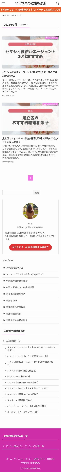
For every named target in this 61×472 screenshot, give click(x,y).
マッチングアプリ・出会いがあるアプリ (25, 274)
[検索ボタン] (57, 3)
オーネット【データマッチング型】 (23, 412)
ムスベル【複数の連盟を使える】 (22, 370)
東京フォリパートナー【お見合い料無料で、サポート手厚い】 (31, 348)
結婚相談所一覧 (13, 341)
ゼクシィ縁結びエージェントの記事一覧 (25, 446)
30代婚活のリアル (14, 267)
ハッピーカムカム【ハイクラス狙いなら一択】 (28, 356)
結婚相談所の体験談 (15, 307)
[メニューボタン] (3, 3)
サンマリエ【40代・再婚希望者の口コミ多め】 (28, 388)
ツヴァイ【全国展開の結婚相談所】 (23, 382)
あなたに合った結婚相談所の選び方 (30, 247)
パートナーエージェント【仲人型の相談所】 (27, 406)
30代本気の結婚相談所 (30, 3)
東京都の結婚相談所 (15, 294)
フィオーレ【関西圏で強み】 (20, 400)
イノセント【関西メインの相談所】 (23, 394)
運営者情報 (35, 463)
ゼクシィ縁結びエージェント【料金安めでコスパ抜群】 (30, 363)
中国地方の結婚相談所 (17, 281)
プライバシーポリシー (23, 459)
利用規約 (25, 463)
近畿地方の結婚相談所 (17, 320)
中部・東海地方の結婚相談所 (20, 287)
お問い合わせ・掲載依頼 (44, 459)
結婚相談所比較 (13, 313)
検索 (37, 193)
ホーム (9, 459)
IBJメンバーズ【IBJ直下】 (19, 376)
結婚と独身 (11, 300)
